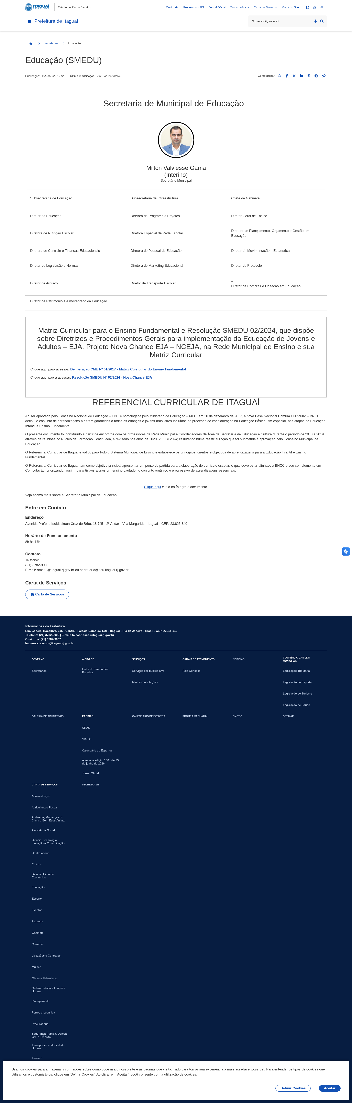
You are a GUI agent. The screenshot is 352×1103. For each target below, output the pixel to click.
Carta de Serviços (265, 7)
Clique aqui (152, 487)
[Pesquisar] (322, 21)
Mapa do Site (290, 7)
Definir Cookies (293, 1088)
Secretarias (51, 43)
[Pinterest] (309, 76)
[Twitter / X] (294, 76)
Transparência (239, 7)
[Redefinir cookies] (322, 7)
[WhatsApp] (279, 76)
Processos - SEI (193, 7)
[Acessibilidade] (314, 7)
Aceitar (330, 1088)
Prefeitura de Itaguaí (56, 21)
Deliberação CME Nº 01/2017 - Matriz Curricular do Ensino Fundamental (128, 369)
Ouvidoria (172, 7)
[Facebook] (287, 76)
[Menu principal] (29, 21)
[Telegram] (316, 76)
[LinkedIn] (301, 76)
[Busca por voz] (315, 21)
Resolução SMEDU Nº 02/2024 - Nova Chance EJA (112, 377)
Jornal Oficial (217, 7)
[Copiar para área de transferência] (323, 76)
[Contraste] (307, 7)
